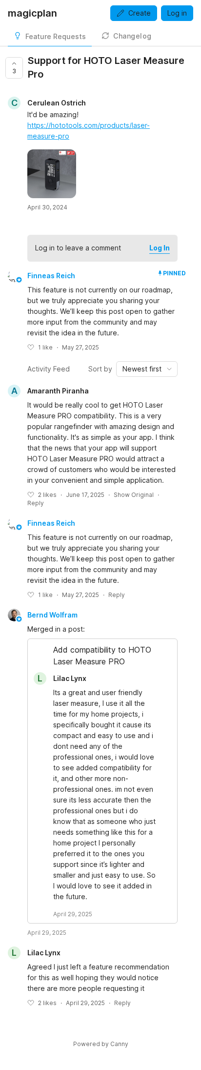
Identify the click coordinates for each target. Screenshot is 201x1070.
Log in (177, 13)
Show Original (134, 494)
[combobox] (147, 369)
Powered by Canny (100, 1044)
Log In (159, 248)
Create (139, 13)
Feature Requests (55, 36)
